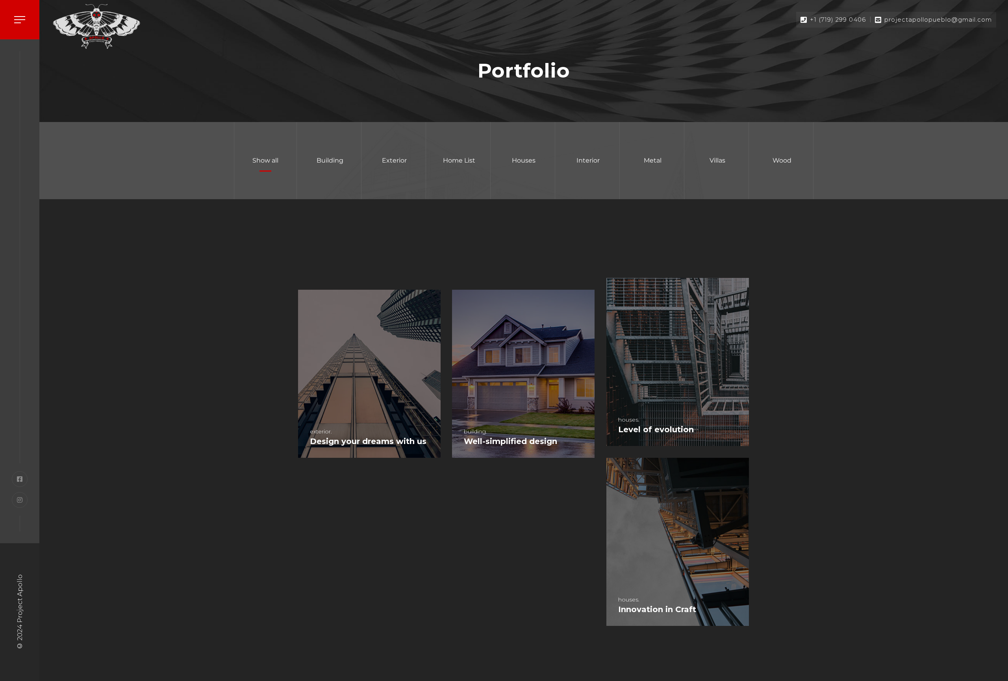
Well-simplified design (510, 441)
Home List (459, 160)
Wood (782, 160)
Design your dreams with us (368, 441)
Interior (588, 160)
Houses (524, 160)
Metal (653, 160)
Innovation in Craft (657, 609)
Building (330, 160)
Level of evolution (656, 429)
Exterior (394, 160)
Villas (717, 160)
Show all (265, 160)
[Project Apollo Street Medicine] (96, 26)
